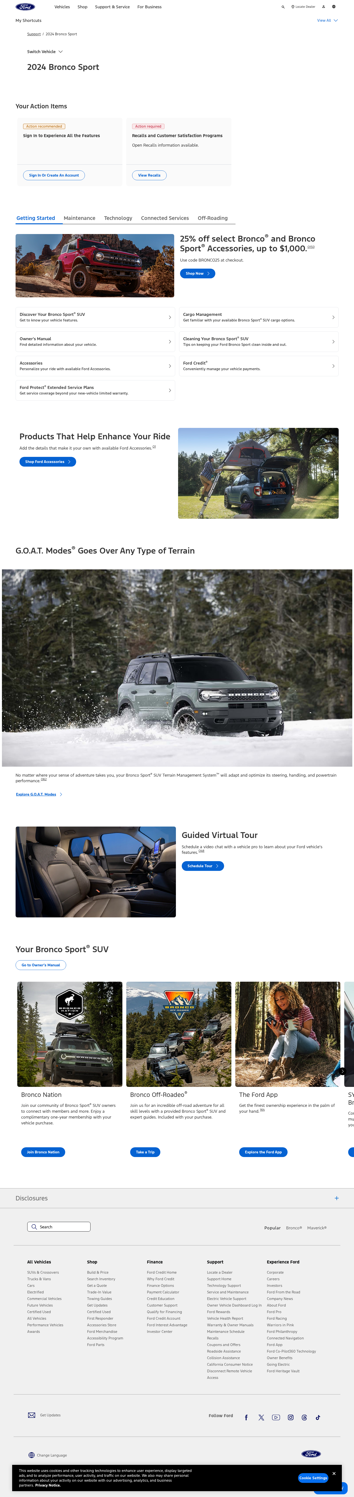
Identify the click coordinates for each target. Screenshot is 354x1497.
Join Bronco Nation (43, 1152)
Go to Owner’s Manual (41, 965)
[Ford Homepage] (311, 1454)
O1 (154, 447)
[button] (115, 1264)
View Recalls (149, 175)
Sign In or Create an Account (54, 175)
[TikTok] (318, 1418)
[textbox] (58, 1227)
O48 (201, 851)
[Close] (334, 1477)
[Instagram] (291, 1418)
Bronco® (294, 1228)
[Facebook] (248, 1418)
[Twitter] (261, 1418)
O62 (44, 779)
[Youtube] (276, 1418)
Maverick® (317, 1228)
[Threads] (304, 1418)
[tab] (39, 218)
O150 (311, 247)
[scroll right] (342, 1071)
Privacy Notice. (48, 1485)
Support (34, 34)
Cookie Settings (313, 1478)
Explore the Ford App (263, 1152)
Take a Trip (145, 1152)
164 (262, 1110)
